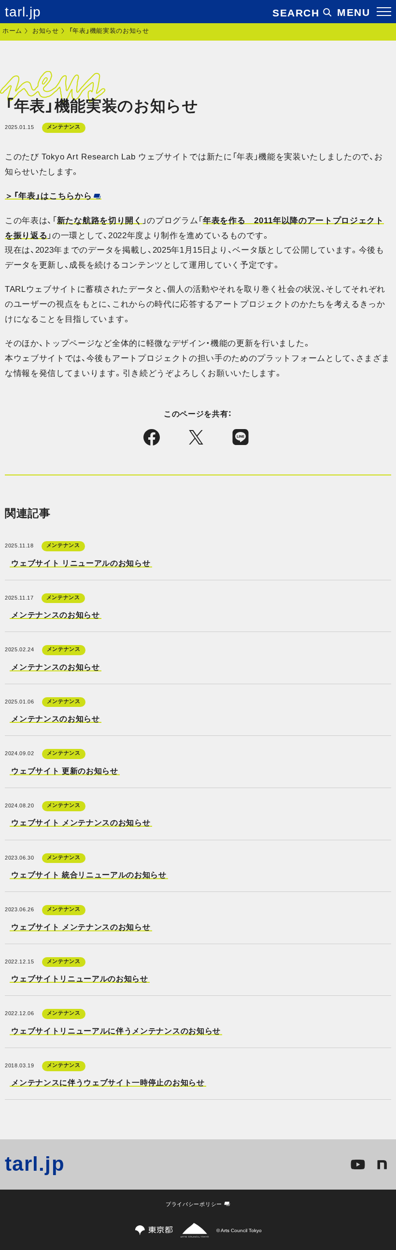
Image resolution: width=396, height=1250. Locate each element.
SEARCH (295, 13)
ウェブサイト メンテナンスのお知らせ (80, 823)
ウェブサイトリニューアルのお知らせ (79, 978)
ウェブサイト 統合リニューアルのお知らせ (89, 874)
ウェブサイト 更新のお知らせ (64, 770)
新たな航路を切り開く (99, 220)
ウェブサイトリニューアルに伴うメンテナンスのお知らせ (116, 1030)
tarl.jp (23, 12)
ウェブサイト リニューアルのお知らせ (80, 563)
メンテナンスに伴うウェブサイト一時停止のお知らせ (107, 1082)
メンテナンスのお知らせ (55, 614)
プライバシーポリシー (194, 1204)
